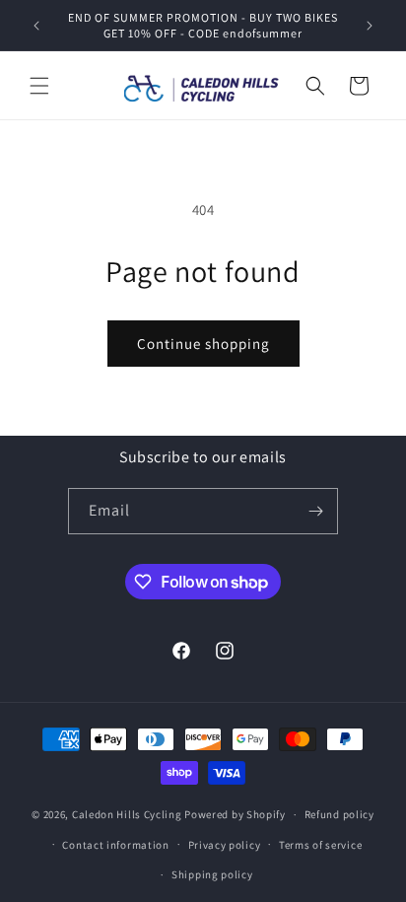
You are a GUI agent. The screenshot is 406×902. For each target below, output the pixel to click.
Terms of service (320, 845)
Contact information (115, 845)
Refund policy (339, 814)
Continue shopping (203, 343)
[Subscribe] (315, 511)
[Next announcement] (369, 25)
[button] (39, 85)
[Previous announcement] (36, 25)
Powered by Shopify (235, 814)
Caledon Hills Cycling (127, 814)
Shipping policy (212, 874)
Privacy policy (224, 845)
